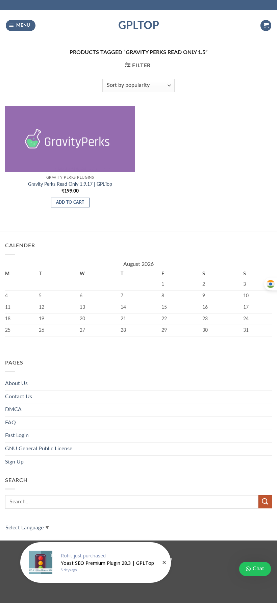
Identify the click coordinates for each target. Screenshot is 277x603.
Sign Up (14, 461)
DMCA (13, 409)
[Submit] (265, 501)
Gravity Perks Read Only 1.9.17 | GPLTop (70, 184)
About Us (16, 383)
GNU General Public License (38, 448)
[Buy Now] (95, 562)
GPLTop (138, 25)
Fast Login (17, 435)
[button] (21, 25)
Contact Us (18, 396)
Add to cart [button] (70, 202)
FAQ (10, 422)
